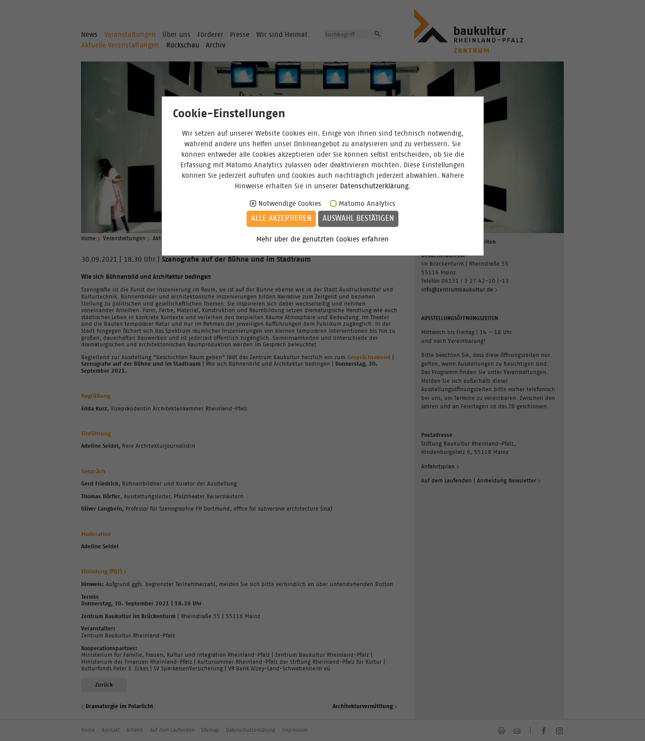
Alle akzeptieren (281, 219)
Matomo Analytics (367, 203)
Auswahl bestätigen (358, 219)
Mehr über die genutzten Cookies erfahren (322, 239)
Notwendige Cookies (289, 203)
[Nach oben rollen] (627, 723)
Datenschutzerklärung (374, 186)
